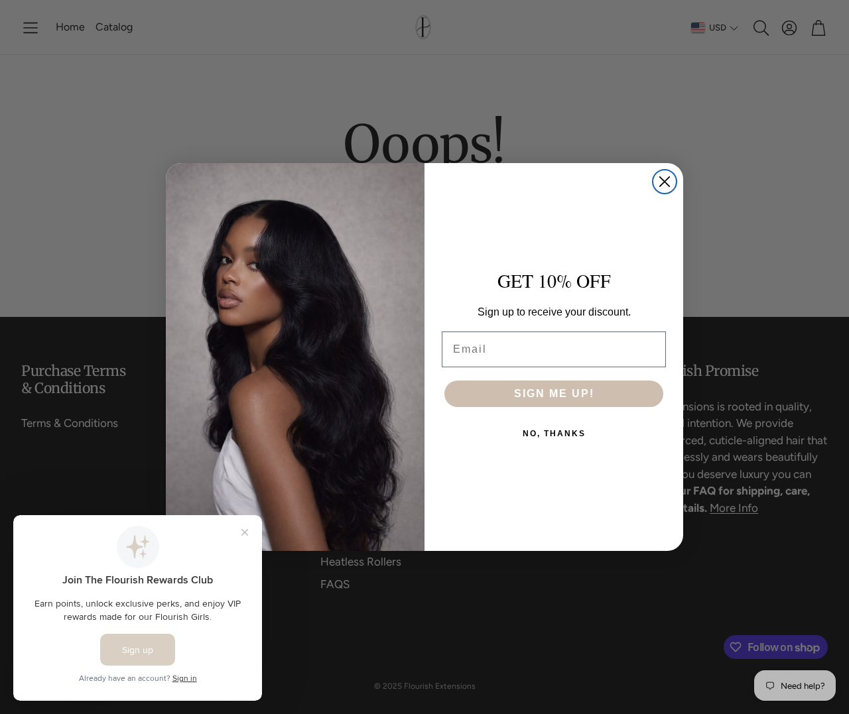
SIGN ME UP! (554, 393)
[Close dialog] (665, 182)
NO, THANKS (554, 433)
